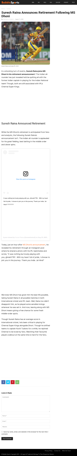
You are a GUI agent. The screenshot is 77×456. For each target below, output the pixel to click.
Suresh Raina (19, 237)
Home (3, 9)
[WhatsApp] (17, 382)
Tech (73, 2)
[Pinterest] (13, 382)
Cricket (66, 2)
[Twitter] (8, 382)
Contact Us (57, 451)
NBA (33, 2)
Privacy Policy (48, 451)
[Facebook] (3, 382)
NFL (39, 2)
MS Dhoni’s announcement (34, 245)
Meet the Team (66, 451)
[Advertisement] (25, 105)
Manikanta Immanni (8, 19)
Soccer (58, 2)
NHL (51, 2)
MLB (45, 2)
